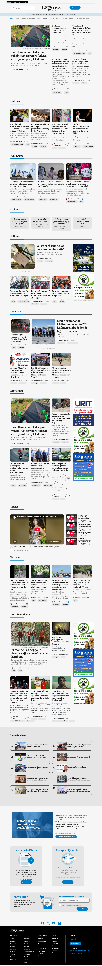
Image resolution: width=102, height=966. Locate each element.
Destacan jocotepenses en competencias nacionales (59, 29)
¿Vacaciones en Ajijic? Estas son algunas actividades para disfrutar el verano (40, 583)
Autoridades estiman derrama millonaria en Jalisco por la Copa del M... (36, 768)
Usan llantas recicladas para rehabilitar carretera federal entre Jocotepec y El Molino (29, 56)
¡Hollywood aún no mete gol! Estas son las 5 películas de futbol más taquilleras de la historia (40, 695)
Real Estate (27, 957)
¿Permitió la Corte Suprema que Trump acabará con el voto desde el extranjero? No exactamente (61, 63)
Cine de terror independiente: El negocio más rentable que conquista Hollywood (61, 695)
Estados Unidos (57, 92)
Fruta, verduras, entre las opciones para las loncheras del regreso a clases (80, 62)
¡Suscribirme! (26, 882)
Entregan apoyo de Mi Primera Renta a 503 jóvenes (60, 293)
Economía (27, 949)
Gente (26, 959)
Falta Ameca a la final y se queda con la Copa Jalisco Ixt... (79, 746)
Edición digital (42, 948)
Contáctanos (42, 941)
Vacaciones (56, 604)
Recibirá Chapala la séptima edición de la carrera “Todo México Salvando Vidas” (40, 372)
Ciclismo (64, 49)
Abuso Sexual (42, 199)
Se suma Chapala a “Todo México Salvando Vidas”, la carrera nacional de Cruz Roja (19, 372)
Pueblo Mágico (36, 485)
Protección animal (71, 201)
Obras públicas (48, 485)
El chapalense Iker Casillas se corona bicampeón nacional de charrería (36, 757)
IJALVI (54, 301)
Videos (14, 506)
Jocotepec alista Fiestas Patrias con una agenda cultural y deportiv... (36, 779)
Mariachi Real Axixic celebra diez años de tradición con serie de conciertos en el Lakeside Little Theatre (19, 697)
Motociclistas (22, 485)
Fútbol (63, 383)
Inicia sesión (89, 7)
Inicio (11, 18)
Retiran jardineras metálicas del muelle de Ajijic (36, 746)
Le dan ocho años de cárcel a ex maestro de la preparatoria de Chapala (51, 184)
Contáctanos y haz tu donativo (66, 836)
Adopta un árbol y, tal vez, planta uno (76, 768)
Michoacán (61, 343)
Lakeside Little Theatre (18, 720)
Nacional (23, 18)
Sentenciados (53, 199)
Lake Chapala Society (79, 53)
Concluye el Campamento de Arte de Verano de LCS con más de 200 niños (81, 29)
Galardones (49, 261)
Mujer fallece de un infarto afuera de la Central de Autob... (78, 779)
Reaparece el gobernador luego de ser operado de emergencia (79, 757)
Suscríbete (75, 7)
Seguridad (79, 18)
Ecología (64, 18)
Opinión (39, 18)
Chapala (34, 146)
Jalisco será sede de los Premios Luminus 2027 (50, 247)
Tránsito (55, 499)
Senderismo (15, 606)
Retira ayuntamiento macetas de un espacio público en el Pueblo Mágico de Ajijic (61, 418)
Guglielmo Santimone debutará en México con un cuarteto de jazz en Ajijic (82, 128)
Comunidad (56, 442)
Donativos (41, 956)
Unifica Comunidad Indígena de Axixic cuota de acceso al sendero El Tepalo (81, 583)
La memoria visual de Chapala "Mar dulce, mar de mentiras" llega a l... (36, 790)
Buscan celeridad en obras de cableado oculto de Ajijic (40, 465)
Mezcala (55, 383)
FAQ (39, 958)
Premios (40, 261)
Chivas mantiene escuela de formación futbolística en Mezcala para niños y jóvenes (61, 372)
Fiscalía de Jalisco (16, 199)
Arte (54, 148)
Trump (66, 92)
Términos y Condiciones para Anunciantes (57, 953)
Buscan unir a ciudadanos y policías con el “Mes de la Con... (78, 790)
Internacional (31, 18)
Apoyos (62, 301)
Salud (26, 943)
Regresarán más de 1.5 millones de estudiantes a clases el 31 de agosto (40, 294)
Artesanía (61, 148)
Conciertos (43, 146)
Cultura (52, 18)
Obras (13, 301)
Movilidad (71, 18)
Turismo (58, 18)
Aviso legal (55, 938)
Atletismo (21, 347)
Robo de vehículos (29, 199)
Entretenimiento (20, 614)
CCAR (20, 670)
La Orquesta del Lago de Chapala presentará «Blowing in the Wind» (40, 127)
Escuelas (76, 83)
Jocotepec (56, 49)
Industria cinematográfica (60, 721)
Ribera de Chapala (88, 146)
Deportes (45, 18)
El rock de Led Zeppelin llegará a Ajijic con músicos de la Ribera (29, 653)
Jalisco (17, 18)
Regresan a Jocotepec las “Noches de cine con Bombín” (60, 640)
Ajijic (90, 53)
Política (26, 946)
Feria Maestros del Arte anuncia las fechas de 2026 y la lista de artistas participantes (60, 128)
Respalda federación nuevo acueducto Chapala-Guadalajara (19, 293)
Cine (63, 657)
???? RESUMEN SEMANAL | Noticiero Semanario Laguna (34, 547)
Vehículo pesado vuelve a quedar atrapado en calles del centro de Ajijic (60, 466)
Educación (86, 18)
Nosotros (40, 938)
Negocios (27, 954)
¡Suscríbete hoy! (71, 14)
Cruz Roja (22, 383)
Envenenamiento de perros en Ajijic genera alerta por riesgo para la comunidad (77, 184)
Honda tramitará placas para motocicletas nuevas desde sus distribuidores (19, 468)
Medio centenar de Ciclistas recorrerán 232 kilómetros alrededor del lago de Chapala (72, 326)
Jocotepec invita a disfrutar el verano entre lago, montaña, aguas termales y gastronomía (61, 584)
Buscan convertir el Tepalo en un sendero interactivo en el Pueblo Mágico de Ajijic (19, 584)
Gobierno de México (24, 301)
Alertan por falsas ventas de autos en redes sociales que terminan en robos (22, 184)
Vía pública (65, 442)
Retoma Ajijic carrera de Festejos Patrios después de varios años (19, 338)
